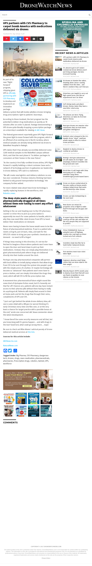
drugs (17, 358)
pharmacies (8, 361)
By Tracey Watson (76, 89)
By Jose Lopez (75, 213)
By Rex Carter (75, 132)
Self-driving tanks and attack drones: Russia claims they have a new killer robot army (75, 106)
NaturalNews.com (10, 346)
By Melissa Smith (76, 100)
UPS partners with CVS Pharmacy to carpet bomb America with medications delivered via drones (76, 59)
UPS (46, 361)
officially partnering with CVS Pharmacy (9, 96)
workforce (7, 364)
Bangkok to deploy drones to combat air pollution (73, 150)
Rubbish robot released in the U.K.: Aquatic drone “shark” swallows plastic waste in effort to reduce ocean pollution (75, 139)
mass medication (27, 358)
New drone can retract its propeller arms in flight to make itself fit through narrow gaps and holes (75, 208)
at (39, 130)
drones (11, 358)
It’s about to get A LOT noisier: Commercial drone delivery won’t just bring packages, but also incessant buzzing (75, 71)
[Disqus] (28, 454)
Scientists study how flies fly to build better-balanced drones (74, 244)
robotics (33, 361)
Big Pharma (21, 355)
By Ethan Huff (75, 63)
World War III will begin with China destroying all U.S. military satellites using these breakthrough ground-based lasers (76, 174)
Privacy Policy (46, 558)
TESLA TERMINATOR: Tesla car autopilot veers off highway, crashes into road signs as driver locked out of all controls (74, 233)
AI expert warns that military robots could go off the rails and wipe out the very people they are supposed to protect (76, 221)
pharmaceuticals (42, 358)
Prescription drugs (22, 361)
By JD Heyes (74, 179)
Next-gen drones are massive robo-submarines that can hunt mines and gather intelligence (76, 128)
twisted (41, 361)
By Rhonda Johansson (77, 226)
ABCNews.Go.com (10, 341)
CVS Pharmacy (33, 355)
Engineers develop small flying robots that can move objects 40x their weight (75, 262)
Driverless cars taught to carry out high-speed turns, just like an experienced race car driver (75, 95)
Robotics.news (9, 193)
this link (31, 332)
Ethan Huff (20, 34)
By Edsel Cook (75, 76)
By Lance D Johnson (76, 279)
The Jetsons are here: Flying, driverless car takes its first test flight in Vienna (74, 117)
